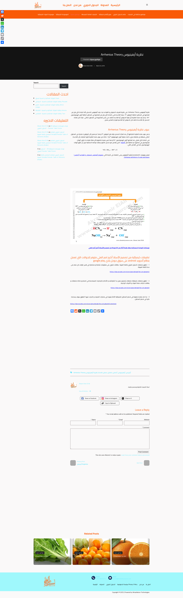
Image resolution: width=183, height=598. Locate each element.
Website (146, 419)
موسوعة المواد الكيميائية (46, 14)
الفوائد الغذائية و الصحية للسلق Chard (47, 98)
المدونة (105, 5)
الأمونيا (123, 142)
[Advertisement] (91, 32)
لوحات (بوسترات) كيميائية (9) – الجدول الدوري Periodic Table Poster (52, 127)
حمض (105, 372)
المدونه (102, 584)
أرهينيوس (121, 372)
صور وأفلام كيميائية (105, 14)
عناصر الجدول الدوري (119, 14)
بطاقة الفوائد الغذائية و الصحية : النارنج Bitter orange (49, 105)
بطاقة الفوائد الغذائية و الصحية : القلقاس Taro (50, 113)
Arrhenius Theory (79, 372)
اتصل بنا (67, 5)
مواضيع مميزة (75, 14)
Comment (145, 427)
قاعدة (100, 372)
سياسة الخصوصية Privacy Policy (127, 584)
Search (36, 82)
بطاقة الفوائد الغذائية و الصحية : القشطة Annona (51, 110)
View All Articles (83, 391)
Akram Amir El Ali (42, 125)
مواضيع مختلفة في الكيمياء (136, 14)
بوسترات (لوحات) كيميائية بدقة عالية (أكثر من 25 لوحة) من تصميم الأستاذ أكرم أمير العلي (118, 247)
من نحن (77, 5)
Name (93, 419)
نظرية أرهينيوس (92, 372)
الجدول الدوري (91, 5)
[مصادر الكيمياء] (38, 5)
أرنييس (128, 372)
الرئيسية (115, 5)
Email (120, 419)
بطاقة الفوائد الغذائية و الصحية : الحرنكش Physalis (51, 101)
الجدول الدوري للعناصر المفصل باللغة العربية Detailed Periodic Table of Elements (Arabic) (52, 134)
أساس (115, 372)
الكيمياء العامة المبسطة (89, 14)
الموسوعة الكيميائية (62, 14)
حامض (110, 372)
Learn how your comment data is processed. (122, 455)
